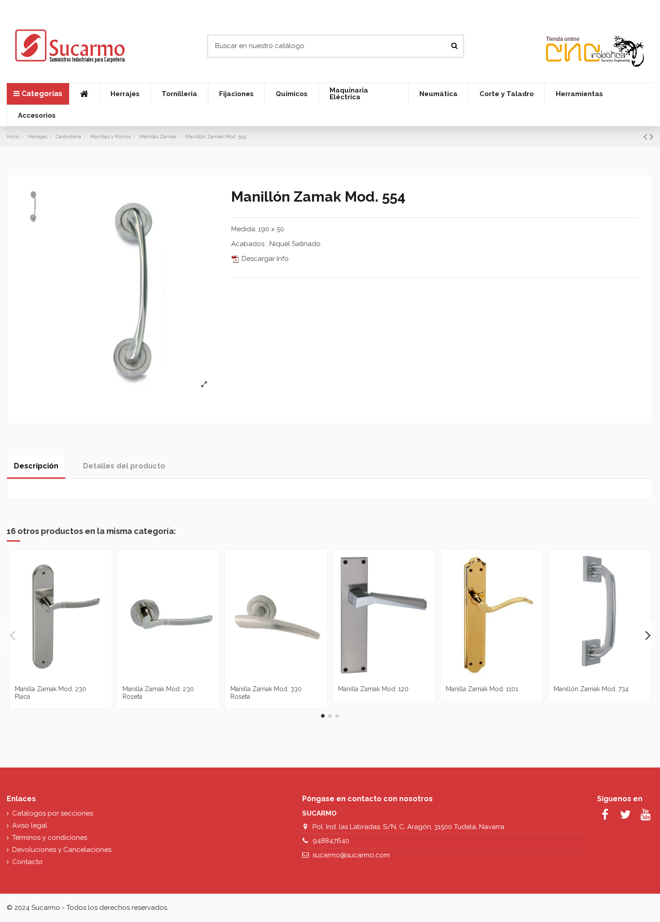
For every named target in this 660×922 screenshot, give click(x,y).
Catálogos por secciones (52, 813)
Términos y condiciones (49, 838)
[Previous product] (646, 136)
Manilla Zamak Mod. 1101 (482, 689)
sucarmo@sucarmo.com (351, 855)
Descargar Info (264, 259)
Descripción (36, 466)
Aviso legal (29, 825)
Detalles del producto (124, 466)
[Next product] (651, 136)
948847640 (330, 841)
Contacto (27, 862)
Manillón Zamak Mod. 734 (591, 689)
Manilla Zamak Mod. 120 (373, 689)
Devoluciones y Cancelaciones (61, 850)
